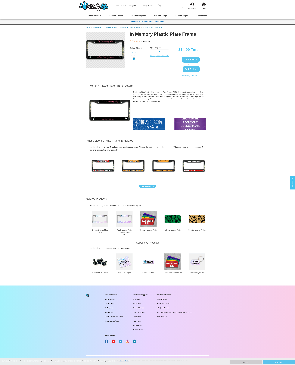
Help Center (137, 321)
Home (88, 27)
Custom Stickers (110, 299)
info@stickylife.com (163, 308)
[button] (292, 182)
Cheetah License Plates (197, 230)
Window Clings (109, 312)
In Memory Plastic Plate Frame (152, 27)
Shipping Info (137, 303)
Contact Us (136, 299)
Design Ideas (97, 27)
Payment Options (138, 308)
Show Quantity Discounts (159, 56)
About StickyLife (162, 317)
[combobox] (171, 5)
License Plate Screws (100, 273)
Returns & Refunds (139, 312)
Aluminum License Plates (148, 230)
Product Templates (111, 27)
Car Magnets (109, 308)
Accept (280, 362)
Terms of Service (138, 330)
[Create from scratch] (149, 124)
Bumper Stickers (148, 273)
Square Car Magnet (124, 273)
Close (245, 362)
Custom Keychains (197, 273)
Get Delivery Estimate (189, 76)
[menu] (147, 16)
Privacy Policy (137, 325)
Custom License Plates (112, 321)
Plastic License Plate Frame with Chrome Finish (124, 232)
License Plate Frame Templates (130, 27)
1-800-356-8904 (162, 299)
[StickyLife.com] (93, 11)
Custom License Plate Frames (114, 317)
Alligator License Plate (173, 230)
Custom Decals (109, 303)
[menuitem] (94, 16)
